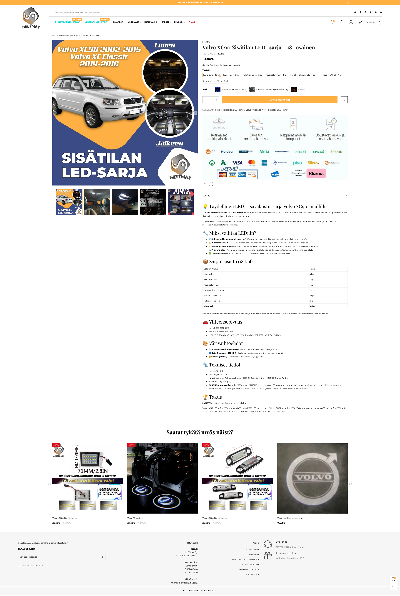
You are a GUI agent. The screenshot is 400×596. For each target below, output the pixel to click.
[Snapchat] (375, 12)
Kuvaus (206, 195)
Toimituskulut (216, 65)
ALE (193, 22)
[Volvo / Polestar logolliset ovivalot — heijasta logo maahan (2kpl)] (162, 478)
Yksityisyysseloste (249, 569)
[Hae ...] (341, 22)
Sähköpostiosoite (28, 557)
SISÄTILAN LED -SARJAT (69, 21)
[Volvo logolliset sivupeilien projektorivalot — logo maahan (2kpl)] (312, 478)
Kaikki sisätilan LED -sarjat (230, 110)
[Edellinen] (53, 201)
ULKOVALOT (133, 22)
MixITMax (206, 42)
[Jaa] (211, 184)
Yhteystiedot (251, 574)
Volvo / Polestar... (135, 518)
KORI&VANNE (150, 22)
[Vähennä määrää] (204, 99)
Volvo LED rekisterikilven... (64, 518)
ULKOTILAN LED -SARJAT (96, 21)
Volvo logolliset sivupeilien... (290, 518)
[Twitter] (355, 12)
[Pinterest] (365, 12)
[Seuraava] (196, 201)
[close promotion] (347, 2)
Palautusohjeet (250, 564)
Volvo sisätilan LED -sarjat (275, 110)
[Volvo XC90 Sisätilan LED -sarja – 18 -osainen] (125, 112)
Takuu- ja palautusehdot (244, 559)
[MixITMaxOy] (31, 18)
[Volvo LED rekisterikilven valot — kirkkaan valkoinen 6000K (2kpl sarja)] (87, 478)
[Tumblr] (370, 12)
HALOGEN (178, 22)
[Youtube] (381, 12)
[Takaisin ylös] (393, 586)
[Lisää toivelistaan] (344, 99)
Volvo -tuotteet (253, 110)
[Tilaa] (102, 557)
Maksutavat (252, 555)
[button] (54, 113)
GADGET (165, 22)
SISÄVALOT (118, 22)
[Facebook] (360, 12)
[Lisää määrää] (216, 99)
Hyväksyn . (33, 565)
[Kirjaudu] (351, 22)
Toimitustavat (251, 550)
